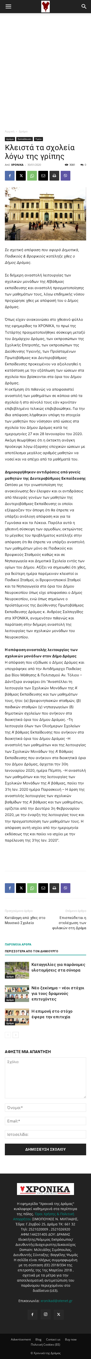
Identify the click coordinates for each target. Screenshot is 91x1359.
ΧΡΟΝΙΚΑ (17, 164)
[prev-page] (8, 1035)
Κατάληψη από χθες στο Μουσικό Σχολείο (25, 920)
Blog (38, 1339)
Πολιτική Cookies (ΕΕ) (45, 1344)
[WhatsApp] (32, 176)
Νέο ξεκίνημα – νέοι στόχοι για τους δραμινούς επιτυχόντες (58, 993)
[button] (8, 6)
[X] (21, 176)
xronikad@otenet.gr (57, 1300)
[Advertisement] (45, 61)
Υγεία (38, 139)
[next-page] (16, 1035)
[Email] (43, 176)
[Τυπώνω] (54, 176)
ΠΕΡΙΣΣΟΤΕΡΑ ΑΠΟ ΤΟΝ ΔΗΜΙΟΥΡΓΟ (31, 951)
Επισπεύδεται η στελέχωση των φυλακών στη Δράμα (69, 923)
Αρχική (9, 131)
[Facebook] (10, 176)
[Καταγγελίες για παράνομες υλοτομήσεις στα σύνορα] (17, 970)
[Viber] (65, 176)
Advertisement (21, 1339)
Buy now (70, 1339)
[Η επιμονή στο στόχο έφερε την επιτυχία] (17, 1017)
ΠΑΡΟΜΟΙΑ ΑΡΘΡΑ (18, 944)
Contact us (53, 1339)
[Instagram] (45, 1314)
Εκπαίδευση (24, 139)
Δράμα (23, 131)
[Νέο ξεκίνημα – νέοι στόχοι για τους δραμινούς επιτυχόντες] (17, 993)
